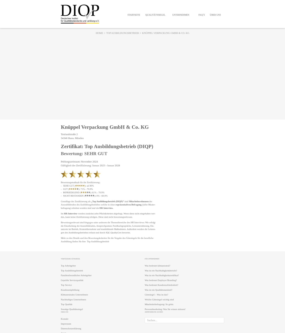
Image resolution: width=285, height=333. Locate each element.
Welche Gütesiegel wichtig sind (159, 299)
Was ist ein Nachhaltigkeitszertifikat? (162, 275)
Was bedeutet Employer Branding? (161, 280)
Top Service (66, 285)
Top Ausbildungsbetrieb (98, 241)
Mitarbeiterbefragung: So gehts (159, 304)
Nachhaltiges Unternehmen (73, 299)
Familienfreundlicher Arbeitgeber (76, 275)
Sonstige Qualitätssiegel (72, 309)
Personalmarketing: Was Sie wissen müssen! (165, 309)
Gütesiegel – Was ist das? (156, 294)
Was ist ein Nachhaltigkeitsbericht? (161, 270)
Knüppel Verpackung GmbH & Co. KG (105, 127)
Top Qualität (66, 304)
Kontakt (64, 319)
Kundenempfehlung (70, 290)
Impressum (66, 324)
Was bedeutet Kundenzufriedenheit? (161, 285)
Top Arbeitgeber (68, 266)
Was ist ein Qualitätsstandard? (158, 290)
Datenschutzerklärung (71, 328)
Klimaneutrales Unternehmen (74, 294)
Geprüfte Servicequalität (72, 280)
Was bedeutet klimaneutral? (157, 266)
